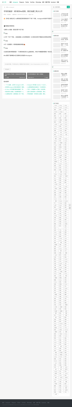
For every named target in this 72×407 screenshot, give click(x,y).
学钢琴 (61, 142)
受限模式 (61, 348)
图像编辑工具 (56, 223)
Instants (61, 323)
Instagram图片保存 (61, 151)
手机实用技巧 (61, 234)
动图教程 (66, 149)
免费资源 (61, 192)
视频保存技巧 (61, 145)
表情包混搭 (61, 232)
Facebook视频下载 (67, 296)
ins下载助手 (61, 153)
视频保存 (66, 219)
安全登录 (61, 140)
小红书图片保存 (67, 392)
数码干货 (66, 182)
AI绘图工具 (56, 327)
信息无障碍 (61, 331)
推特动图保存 (67, 147)
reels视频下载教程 (67, 161)
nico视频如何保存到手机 (61, 198)
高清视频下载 (61, 219)
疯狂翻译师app (56, 390)
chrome (55, 209)
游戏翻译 (61, 288)
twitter (61, 134)
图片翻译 (61, 317)
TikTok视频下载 (67, 327)
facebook (53, 2)
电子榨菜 (61, 360)
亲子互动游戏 (61, 315)
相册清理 (61, 350)
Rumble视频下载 (61, 201)
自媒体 (66, 304)
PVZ (61, 161)
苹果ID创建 (67, 157)
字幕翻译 (66, 226)
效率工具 (66, 265)
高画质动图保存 (67, 365)
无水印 (66, 377)
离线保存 (66, 383)
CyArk (56, 255)
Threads (66, 169)
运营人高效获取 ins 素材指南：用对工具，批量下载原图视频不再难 (37, 91)
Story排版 (66, 238)
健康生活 (66, 294)
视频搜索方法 (56, 169)
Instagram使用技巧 (61, 238)
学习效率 (61, 246)
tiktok (66, 115)
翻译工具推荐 (67, 317)
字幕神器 (61, 244)
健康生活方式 (56, 280)
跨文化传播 (61, 165)
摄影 (66, 253)
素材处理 (61, 392)
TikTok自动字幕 (61, 375)
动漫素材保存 (56, 180)
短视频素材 (67, 190)
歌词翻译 (56, 207)
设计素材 (66, 286)
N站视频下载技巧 (56, 269)
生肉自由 (66, 244)
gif (55, 171)
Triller (61, 159)
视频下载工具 (61, 180)
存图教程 (61, 298)
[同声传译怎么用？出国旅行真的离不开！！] (56, 49)
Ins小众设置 (56, 344)
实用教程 (61, 383)
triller (61, 132)
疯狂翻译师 (61, 138)
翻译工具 (66, 344)
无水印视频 (56, 219)
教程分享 (61, 236)
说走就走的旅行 (56, 228)
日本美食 (66, 298)
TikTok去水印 (61, 190)
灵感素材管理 (56, 336)
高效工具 (66, 234)
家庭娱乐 (61, 313)
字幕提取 (56, 265)
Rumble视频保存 (61, 267)
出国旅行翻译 (56, 319)
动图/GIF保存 (61, 365)
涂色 (56, 317)
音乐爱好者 (61, 184)
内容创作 (61, 304)
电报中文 (56, 130)
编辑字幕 (61, 385)
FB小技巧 (56, 340)
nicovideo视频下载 (56, 198)
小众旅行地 (67, 250)
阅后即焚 (66, 321)
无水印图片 (67, 325)
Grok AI (66, 329)
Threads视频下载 (67, 217)
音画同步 (66, 363)
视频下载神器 (61, 122)
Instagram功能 (67, 385)
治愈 (61, 242)
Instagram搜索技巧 (67, 261)
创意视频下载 (56, 230)
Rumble (66, 201)
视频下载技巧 (67, 292)
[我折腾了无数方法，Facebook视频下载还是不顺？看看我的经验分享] (56, 90)
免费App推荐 (61, 284)
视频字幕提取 (61, 336)
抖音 (66, 134)
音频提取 (61, 182)
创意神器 (61, 223)
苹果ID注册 (61, 157)
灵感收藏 (61, 309)
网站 (66, 275)
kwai (56, 363)
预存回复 (56, 290)
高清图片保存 (67, 215)
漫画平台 (56, 242)
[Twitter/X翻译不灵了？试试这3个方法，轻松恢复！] (56, 19)
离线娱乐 (66, 360)
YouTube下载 (67, 165)
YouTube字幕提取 (67, 336)
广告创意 (66, 228)
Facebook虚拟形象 (61, 356)
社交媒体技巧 (67, 350)
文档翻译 (56, 367)
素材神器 (66, 323)
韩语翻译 (56, 346)
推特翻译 (56, 113)
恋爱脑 (61, 311)
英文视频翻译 (67, 246)
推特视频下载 (56, 122)
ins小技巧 (56, 186)
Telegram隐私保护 (56, 174)
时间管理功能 (56, 261)
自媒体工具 (61, 196)
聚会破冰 (56, 259)
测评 (61, 346)
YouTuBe (66, 124)
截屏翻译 (56, 385)
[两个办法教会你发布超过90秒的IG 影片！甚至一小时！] (56, 24)
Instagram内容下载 (67, 151)
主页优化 (66, 342)
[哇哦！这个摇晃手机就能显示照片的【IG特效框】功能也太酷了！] (56, 79)
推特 (56, 138)
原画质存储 (61, 363)
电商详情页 (67, 307)
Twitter (27, 2)
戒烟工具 (61, 294)
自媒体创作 (61, 296)
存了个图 (61, 149)
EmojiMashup (56, 232)
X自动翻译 (61, 329)
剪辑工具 (56, 392)
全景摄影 (66, 211)
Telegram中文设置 (67, 128)
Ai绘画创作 (67, 223)
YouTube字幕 (56, 296)
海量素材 (66, 192)
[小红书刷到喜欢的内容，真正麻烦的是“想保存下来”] (56, 38)
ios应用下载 (56, 159)
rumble (55, 124)
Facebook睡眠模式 (67, 259)
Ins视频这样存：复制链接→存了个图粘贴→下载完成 (15, 94)
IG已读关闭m (56, 387)
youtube (61, 163)
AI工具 (55, 307)
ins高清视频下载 (56, 182)
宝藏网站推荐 (56, 253)
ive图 (56, 394)
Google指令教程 (61, 263)
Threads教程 (56, 145)
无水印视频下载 (56, 190)
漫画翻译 (66, 338)
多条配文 (56, 381)
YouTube (32, 2)
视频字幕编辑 (56, 338)
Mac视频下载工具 (61, 194)
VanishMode (56, 323)
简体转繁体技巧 (56, 238)
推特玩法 (66, 118)
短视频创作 (56, 329)
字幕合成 (61, 292)
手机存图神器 (56, 163)
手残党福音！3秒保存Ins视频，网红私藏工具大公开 (37, 94)
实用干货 (66, 348)
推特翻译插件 (56, 115)
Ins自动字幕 (56, 271)
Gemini (55, 371)
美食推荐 (61, 300)
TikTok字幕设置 (56, 375)
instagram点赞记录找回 (67, 186)
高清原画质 (67, 203)
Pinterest (66, 132)
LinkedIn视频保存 (67, 379)
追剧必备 (56, 246)
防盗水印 (61, 302)
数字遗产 (61, 255)
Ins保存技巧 (56, 309)
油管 (66, 381)
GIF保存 (60, 352)
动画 (56, 201)
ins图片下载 (56, 151)
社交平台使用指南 (67, 109)
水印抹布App (67, 269)
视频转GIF (66, 352)
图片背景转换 (56, 226)
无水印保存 (61, 371)
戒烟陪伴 (66, 277)
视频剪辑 (61, 265)
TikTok (66, 373)
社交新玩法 (67, 356)
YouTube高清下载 (67, 194)
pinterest (56, 128)
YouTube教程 (67, 167)
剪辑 (56, 352)
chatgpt (60, 111)
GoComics (61, 240)
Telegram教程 (56, 132)
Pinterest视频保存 (67, 333)
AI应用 (66, 390)
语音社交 (61, 118)
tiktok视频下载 (61, 248)
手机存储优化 (56, 350)
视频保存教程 (61, 273)
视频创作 (66, 271)
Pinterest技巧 (67, 284)
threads (55, 111)
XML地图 (33, 404)
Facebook (67, 107)
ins (66, 184)
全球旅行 (61, 213)
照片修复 (61, 226)
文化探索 (61, 257)
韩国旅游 (61, 217)
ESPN (56, 354)
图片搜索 (56, 286)
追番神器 (66, 180)
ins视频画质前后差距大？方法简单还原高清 (37, 87)
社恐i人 (61, 333)
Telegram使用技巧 (61, 130)
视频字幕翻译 (56, 165)
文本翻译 (61, 373)
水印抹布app (67, 371)
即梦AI (66, 369)
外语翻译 (61, 390)
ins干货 (55, 184)
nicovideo (66, 122)
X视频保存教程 (67, 120)
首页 (11, 2)
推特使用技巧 (56, 109)
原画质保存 (56, 298)
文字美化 (56, 240)
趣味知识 (61, 188)
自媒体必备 (56, 267)
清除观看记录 (61, 340)
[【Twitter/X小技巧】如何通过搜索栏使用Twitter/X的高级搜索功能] (56, 13)
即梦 (56, 377)
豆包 (61, 369)
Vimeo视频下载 (56, 282)
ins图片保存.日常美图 (61, 176)
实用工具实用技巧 (61, 259)
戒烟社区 (66, 319)
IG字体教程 (67, 236)
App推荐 (61, 155)
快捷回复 (61, 290)
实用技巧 (66, 340)
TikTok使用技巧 (56, 348)
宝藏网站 (56, 194)
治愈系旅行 (61, 275)
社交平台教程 (61, 186)
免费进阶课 (61, 253)
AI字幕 (61, 271)
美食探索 (56, 300)
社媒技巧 (61, 381)
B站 (55, 369)
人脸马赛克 (67, 263)
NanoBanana (67, 221)
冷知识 (55, 188)
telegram (66, 105)
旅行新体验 (67, 213)
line (61, 115)
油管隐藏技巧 (56, 192)
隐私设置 (56, 176)
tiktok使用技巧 (67, 248)
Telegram (21, 2)
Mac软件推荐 (56, 196)
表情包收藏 (56, 149)
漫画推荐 (66, 240)
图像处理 (66, 302)
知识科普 (66, 188)
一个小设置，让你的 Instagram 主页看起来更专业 (15, 85)
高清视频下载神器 (67, 196)
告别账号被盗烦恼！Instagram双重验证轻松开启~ (65, 86)
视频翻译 (56, 321)
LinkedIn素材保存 (56, 379)
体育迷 (61, 354)
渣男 (56, 313)
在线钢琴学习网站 (67, 142)
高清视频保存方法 (67, 282)
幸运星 (66, 176)
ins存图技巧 (61, 215)
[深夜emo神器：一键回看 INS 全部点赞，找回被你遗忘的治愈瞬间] (56, 73)
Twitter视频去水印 (61, 136)
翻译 (66, 387)
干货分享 (61, 211)
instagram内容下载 (56, 356)
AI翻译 (55, 331)
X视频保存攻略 (61, 120)
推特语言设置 (61, 113)
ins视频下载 (67, 354)
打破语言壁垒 (67, 375)
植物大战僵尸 (67, 159)
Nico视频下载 (56, 178)
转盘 (66, 313)
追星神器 (61, 207)
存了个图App (56, 203)
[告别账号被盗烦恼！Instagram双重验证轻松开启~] (56, 84)
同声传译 (61, 344)
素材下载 (47, 2)
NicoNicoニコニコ (56, 360)
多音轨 (55, 383)
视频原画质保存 (67, 358)
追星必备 (66, 207)
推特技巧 (61, 209)
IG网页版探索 (56, 263)
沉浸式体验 (56, 257)
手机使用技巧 (61, 358)
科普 (58, 2)
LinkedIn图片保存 (61, 379)
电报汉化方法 (67, 130)
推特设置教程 (61, 109)
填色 (66, 315)
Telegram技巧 (61, 174)
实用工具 (66, 155)
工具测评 (66, 290)
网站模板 (37, 404)
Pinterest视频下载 (56, 273)
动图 (61, 171)
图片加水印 (67, 300)
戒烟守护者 (56, 284)
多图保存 (56, 365)
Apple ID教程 (56, 157)
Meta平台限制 (61, 280)
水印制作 (56, 302)
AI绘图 (61, 307)
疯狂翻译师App (61, 319)
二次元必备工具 (67, 198)
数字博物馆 (67, 255)
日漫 (61, 367)
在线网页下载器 (56, 292)
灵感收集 (56, 288)
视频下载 (56, 155)
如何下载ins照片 (56, 153)
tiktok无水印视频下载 (61, 205)
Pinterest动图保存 (67, 171)
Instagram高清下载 (56, 215)
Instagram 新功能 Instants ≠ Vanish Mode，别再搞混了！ (37, 85)
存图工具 (56, 217)
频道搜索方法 (61, 169)
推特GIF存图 (61, 147)
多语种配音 (56, 304)
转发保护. (66, 174)
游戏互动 (56, 333)
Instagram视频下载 (61, 203)
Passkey (66, 138)
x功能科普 (56, 118)
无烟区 (55, 277)
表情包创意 (67, 232)
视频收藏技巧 (61, 282)
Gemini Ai (61, 325)
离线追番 (61, 178)
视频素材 (66, 205)
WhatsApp (38, 2)
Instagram (15, 2)
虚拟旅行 (56, 213)
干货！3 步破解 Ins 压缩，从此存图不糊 (37, 89)
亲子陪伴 (56, 315)
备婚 (66, 331)
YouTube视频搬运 (67, 126)
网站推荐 (56, 142)
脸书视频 (56, 236)
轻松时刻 (66, 242)
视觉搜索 (61, 286)
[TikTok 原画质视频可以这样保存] (56, 54)
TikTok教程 (67, 346)
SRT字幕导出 (61, 338)
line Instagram (56, 120)
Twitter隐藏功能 (67, 209)
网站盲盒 (56, 134)
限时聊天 (61, 321)
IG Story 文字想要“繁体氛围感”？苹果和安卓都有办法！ (15, 89)
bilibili (66, 367)
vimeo (61, 124)
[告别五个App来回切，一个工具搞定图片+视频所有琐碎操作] (56, 43)
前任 (66, 311)
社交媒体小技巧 (56, 211)
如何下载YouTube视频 (61, 167)
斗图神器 (66, 230)
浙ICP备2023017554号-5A (26, 404)
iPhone (55, 136)
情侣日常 (56, 248)
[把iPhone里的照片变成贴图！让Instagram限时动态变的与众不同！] (56, 95)
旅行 (61, 250)
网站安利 (66, 257)
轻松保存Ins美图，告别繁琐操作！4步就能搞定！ (15, 91)
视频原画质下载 (56, 147)
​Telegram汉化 (61, 128)
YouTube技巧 (67, 163)
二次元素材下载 (67, 178)
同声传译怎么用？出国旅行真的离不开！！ (64, 50)
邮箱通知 (56, 358)
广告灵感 (61, 230)
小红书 (61, 377)
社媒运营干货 (61, 342)
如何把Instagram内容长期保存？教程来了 (15, 87)
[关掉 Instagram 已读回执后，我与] (56, 60)
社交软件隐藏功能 (61, 261)
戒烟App (61, 277)
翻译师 (55, 161)
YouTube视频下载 (56, 126)
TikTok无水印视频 (61, 327)
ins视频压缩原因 (56, 205)
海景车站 (56, 275)
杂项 (43, 2)
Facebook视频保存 (56, 234)
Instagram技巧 (67, 288)
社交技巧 (61, 387)
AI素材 (55, 373)
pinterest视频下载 (67, 153)
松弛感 (55, 244)
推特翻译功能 (67, 113)
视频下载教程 (61, 126)
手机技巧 (66, 145)
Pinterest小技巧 (67, 273)
